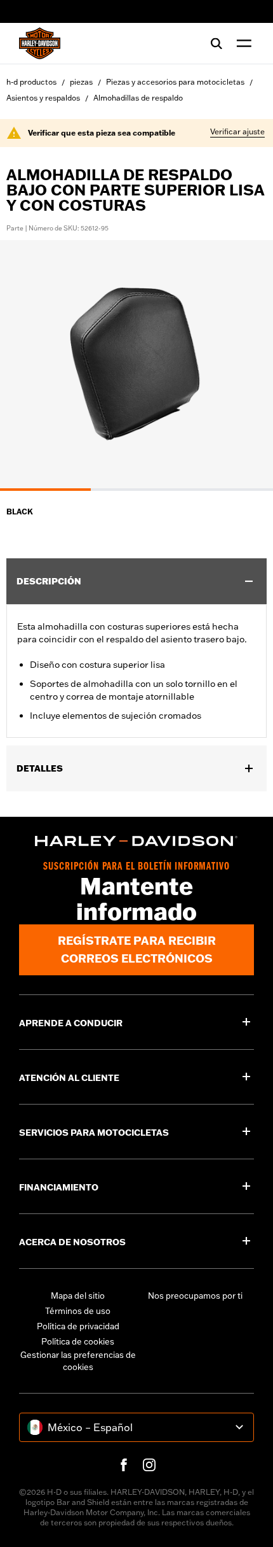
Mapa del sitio (78, 1295)
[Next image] (247, 365)
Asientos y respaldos (43, 97)
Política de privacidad (78, 1326)
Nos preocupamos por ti (195, 1295)
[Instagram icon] (149, 1465)
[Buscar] (216, 43)
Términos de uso (77, 1311)
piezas (81, 82)
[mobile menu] (241, 43)
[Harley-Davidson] (136, 841)
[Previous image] (25, 365)
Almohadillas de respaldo (138, 97)
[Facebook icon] (123, 1465)
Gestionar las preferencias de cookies (78, 1361)
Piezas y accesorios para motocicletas (175, 82)
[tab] (45, 489)
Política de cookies (77, 1341)
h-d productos (31, 82)
